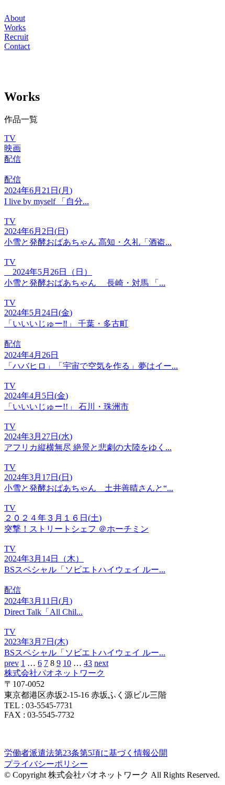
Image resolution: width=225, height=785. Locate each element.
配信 (12, 159)
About (14, 18)
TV (10, 138)
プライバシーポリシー (46, 763)
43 (88, 663)
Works (15, 27)
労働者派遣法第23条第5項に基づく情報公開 (85, 752)
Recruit (16, 36)
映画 (12, 148)
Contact (17, 46)
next (101, 663)
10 (67, 663)
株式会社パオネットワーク (54, 673)
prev (11, 663)
